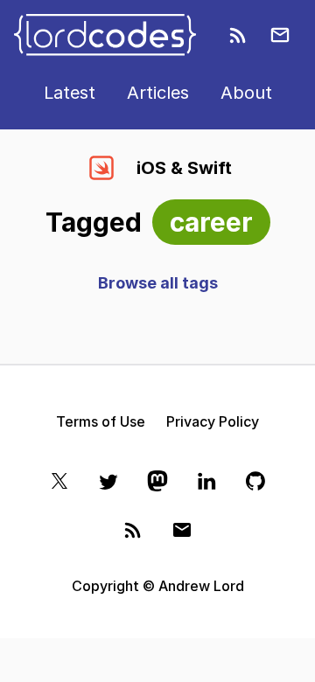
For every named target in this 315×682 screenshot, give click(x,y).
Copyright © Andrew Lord (158, 586)
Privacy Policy (212, 421)
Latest (69, 92)
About (246, 92)
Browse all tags (158, 283)
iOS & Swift (184, 167)
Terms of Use (100, 421)
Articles (158, 92)
